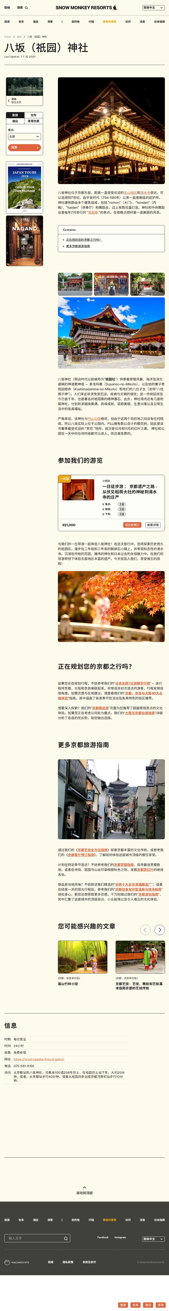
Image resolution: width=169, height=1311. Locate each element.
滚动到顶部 (84, 1193)
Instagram (120, 1237)
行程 (91, 21)
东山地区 (130, 193)
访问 (128, 21)
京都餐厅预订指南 (81, 855)
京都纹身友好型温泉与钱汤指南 (138, 889)
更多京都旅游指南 (78, 246)
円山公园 (94, 419)
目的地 (76, 21)
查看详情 (153, 525)
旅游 (7, 21)
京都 (121, 504)
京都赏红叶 (145, 870)
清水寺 (145, 193)
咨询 (161, 1305)
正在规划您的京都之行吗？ (84, 240)
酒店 (35, 21)
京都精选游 (100, 708)
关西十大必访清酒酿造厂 (133, 884)
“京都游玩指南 (147, 894)
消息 (142, 21)
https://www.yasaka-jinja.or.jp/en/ (39, 1059)
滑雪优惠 (33, 121)
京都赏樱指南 (124, 865)
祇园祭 (93, 212)
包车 (21, 21)
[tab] (15, 115)
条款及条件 (89, 1262)
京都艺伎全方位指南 (92, 850)
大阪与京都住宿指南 (140, 713)
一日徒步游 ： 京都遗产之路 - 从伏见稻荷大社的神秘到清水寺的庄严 (129, 492)
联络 (7, 7)
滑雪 (50, 21)
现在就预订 (132, 525)
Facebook (103, 1237)
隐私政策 (68, 1262)
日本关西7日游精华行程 (132, 683)
